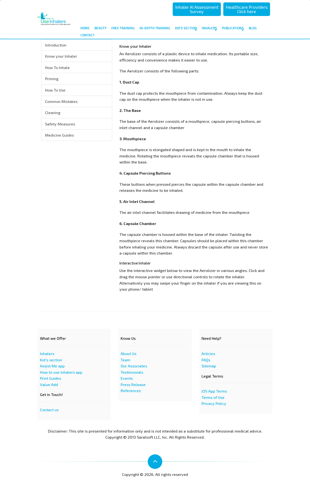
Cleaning (52, 112)
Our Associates (134, 366)
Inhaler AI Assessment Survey (196, 9)
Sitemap (209, 366)
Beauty (100, 28)
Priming (51, 78)
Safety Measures (60, 124)
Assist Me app (52, 366)
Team (125, 359)
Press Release (133, 384)
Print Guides (50, 378)
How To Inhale (57, 67)
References (131, 390)
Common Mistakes (61, 101)
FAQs (206, 359)
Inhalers (209, 28)
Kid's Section (186, 28)
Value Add (49, 384)
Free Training (123, 28)
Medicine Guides (59, 135)
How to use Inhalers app (61, 372)
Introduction (55, 45)
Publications (233, 28)
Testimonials (132, 372)
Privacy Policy (214, 403)
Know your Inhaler (61, 56)
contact (87, 35)
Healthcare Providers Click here (247, 9)
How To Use (55, 90)
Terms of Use (213, 397)
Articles (208, 353)
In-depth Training (155, 28)
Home (85, 28)
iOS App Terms (214, 391)
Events (127, 378)
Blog (253, 28)
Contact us (49, 409)
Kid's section (51, 359)
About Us (128, 353)
